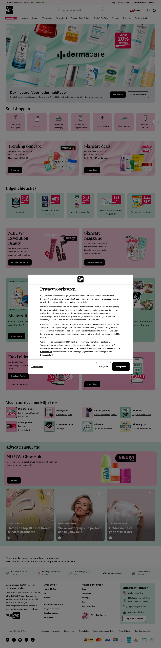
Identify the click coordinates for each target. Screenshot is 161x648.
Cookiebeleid (46, 352)
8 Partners (74, 299)
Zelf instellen (37, 367)
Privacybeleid (46, 355)
